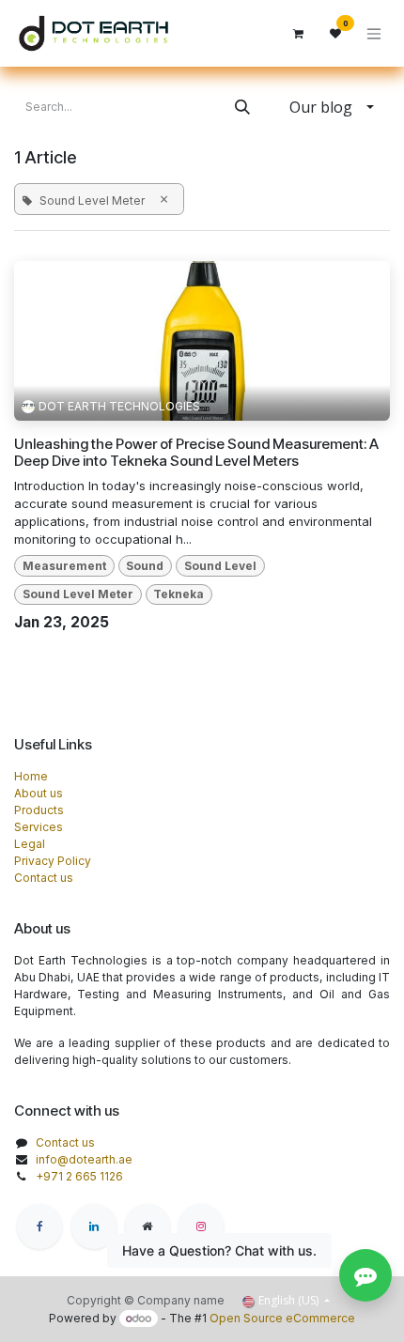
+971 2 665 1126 (79, 1176)
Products (39, 810)
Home (31, 776)
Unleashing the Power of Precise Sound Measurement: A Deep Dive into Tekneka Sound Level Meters (196, 453)
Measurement (64, 566)
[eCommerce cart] (298, 34)
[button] (331, 107)
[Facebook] (39, 1226)
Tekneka (178, 594)
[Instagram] (201, 1226)
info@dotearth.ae (84, 1159)
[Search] (242, 107)
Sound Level (220, 566)
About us (38, 793)
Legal (29, 844)
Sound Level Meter (78, 594)
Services (38, 827)
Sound (144, 566)
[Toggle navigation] (374, 33)
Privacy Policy (52, 861)
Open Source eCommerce (282, 1318)
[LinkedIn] (94, 1226)
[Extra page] (147, 1226)
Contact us (43, 878)
